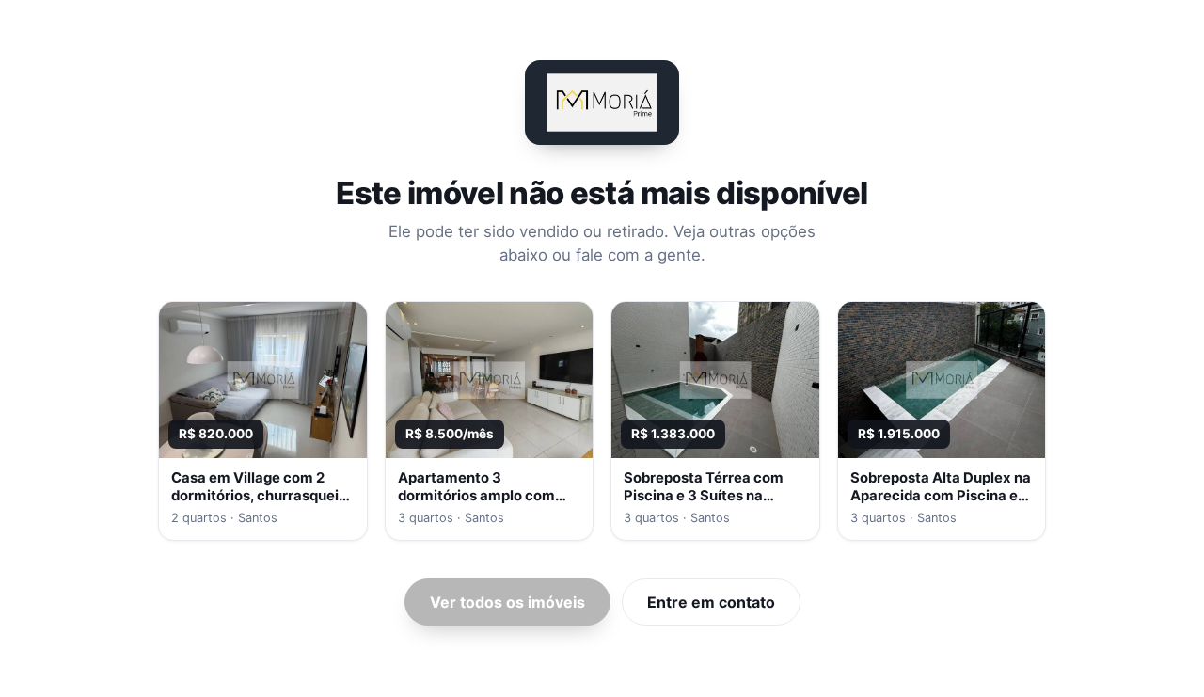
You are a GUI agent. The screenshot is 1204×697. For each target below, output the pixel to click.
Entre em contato (711, 602)
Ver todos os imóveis (507, 602)
